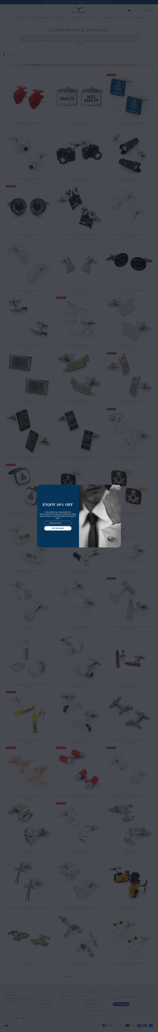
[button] (152, 1026)
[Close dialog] (118, 487)
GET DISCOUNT (58, 528)
